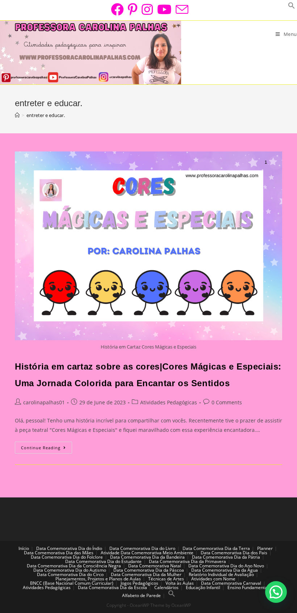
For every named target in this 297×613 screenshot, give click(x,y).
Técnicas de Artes (166, 579)
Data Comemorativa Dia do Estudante (103, 561)
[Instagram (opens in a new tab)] (147, 9)
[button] (276, 592)
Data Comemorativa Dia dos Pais (234, 553)
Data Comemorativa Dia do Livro (142, 548)
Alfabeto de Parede (141, 595)
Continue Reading (46, 449)
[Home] (17, 115)
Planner (265, 548)
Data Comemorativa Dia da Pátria (226, 557)
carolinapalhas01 (44, 402)
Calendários (166, 587)
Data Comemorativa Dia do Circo (70, 574)
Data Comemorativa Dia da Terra (216, 548)
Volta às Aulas (180, 583)
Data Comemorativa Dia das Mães (58, 553)
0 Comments (227, 402)
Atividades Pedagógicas (168, 402)
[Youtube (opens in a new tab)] (164, 9)
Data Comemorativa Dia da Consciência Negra (74, 566)
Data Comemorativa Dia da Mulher (146, 574)
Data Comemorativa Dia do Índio (69, 548)
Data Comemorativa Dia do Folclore (67, 557)
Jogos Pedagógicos (139, 583)
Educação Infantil (203, 587)
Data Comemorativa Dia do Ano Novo (226, 566)
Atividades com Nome (213, 579)
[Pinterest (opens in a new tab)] (132, 9)
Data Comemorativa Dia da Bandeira (147, 557)
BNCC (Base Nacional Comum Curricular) (71, 583)
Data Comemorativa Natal (154, 566)
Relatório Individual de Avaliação (221, 574)
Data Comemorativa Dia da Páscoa (148, 570)
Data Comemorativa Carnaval (231, 583)
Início (23, 548)
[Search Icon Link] (171, 595)
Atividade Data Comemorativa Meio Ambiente (147, 553)
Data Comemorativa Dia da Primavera (187, 561)
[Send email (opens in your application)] (180, 9)
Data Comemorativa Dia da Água (224, 570)
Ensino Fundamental (247, 587)
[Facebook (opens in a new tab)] (117, 9)
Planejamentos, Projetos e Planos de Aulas (98, 579)
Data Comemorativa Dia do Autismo (69, 570)
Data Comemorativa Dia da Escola (112, 587)
